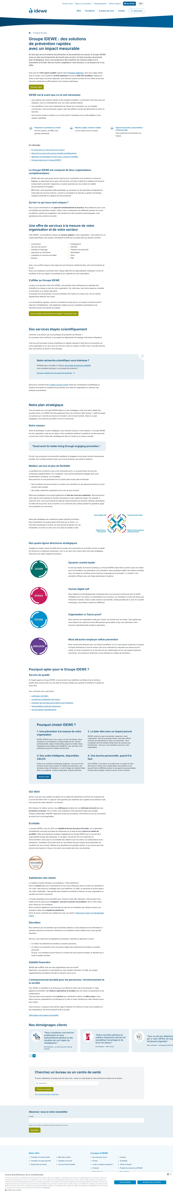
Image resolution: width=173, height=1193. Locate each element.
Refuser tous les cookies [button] (152, 1182)
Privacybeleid (46, 1187)
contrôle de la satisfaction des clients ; (46, 699)
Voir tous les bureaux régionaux (47, 1094)
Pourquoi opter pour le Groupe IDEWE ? (46, 160)
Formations (90, 11)
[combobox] (67, 1083)
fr (140, 4)
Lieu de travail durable (66, 1164)
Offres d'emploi (115, 4)
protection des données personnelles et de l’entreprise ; (52, 703)
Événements (124, 1172)
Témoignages (98, 1172)
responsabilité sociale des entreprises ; (46, 706)
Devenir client (67, 4)
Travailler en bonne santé (40, 1157)
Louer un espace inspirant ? (103, 1164)
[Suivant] (34, 1055)
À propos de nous (106, 11)
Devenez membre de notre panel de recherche (54, 373)
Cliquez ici (31, 1125)
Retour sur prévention (83, 4)
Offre (78, 11)
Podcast (96, 1168)
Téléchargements (100, 4)
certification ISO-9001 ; (40, 696)
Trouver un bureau (44, 1089)
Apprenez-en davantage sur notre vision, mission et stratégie (54, 157)
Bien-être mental (64, 1157)
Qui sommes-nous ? (100, 1157)
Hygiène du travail (65, 1161)
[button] (57, 1190)
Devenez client (36, 87)
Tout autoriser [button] (125, 1182)
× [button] (170, 1174)
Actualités (123, 1161)
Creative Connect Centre (58, 385)
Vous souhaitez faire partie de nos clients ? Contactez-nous (54, 314)
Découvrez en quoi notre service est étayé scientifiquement (53, 153)
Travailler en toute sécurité (41, 1161)
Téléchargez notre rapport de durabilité (43, 1015)
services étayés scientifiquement (43, 710)
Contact (121, 11)
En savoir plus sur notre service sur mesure (47, 150)
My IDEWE (131, 4)
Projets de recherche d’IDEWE (131, 1168)
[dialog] (86, 1182)
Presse (95, 1161)
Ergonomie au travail (38, 1164)
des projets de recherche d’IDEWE (78, 365)
